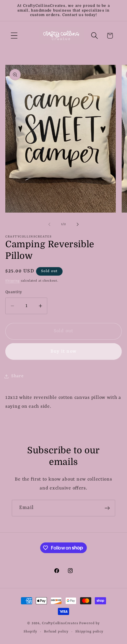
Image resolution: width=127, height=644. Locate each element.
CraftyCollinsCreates (60, 623)
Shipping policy (89, 631)
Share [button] (17, 376)
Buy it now (63, 351)
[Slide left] (49, 224)
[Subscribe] (107, 508)
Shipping (12, 280)
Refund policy (56, 631)
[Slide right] (77, 224)
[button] (14, 36)
